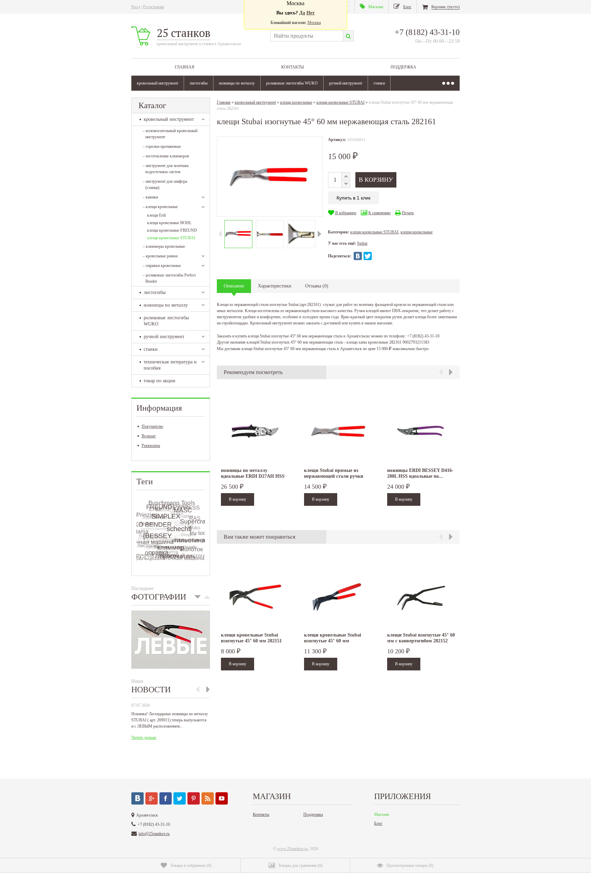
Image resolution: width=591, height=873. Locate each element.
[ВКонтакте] (358, 256)
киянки (150, 197)
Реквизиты (151, 445)
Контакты (292, 67)
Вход (135, 6)
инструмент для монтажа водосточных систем (165, 168)
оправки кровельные (162, 265)
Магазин (381, 814)
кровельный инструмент (157, 83)
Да (302, 12)
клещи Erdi (156, 215)
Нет (310, 12)
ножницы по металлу (237, 83)
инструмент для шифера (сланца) (165, 184)
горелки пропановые (162, 146)
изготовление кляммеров (166, 156)
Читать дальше (143, 737)
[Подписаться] (207, 798)
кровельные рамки (160, 256)
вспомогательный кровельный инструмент (170, 133)
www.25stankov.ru (292, 848)
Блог (378, 823)
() (190, 865)
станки (379, 83)
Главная (184, 67)
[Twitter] (368, 256)
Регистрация (153, 6)
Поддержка (403, 67)
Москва (314, 22)
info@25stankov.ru (154, 833)
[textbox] (306, 35)
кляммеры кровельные (164, 246)
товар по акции (159, 380)
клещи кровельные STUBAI (171, 237)
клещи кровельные (160, 206)
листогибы (198, 83)
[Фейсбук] (165, 798)
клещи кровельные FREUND (172, 230)
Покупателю (152, 426)
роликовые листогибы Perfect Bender (169, 278)
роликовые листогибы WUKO (292, 83)
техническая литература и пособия (170, 365)
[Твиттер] (179, 798)
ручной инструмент (345, 83)
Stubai (362, 243)
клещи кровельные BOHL (169, 222)
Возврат (149, 436)
